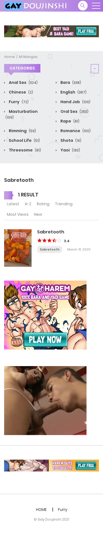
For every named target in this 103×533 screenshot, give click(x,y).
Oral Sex (74, 111)
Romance (75, 131)
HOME (41, 509)
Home (9, 56)
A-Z (28, 204)
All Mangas (28, 56)
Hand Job (75, 102)
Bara (70, 82)
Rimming (22, 131)
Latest (13, 204)
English (73, 92)
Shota (70, 140)
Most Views (18, 214)
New (38, 214)
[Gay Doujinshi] (36, 5)
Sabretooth (50, 232)
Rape (69, 121)
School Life (24, 140)
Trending (64, 204)
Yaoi (70, 150)
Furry (18, 102)
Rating (43, 204)
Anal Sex (23, 82)
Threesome (24, 150)
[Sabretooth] (18, 247)
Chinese (20, 92)
